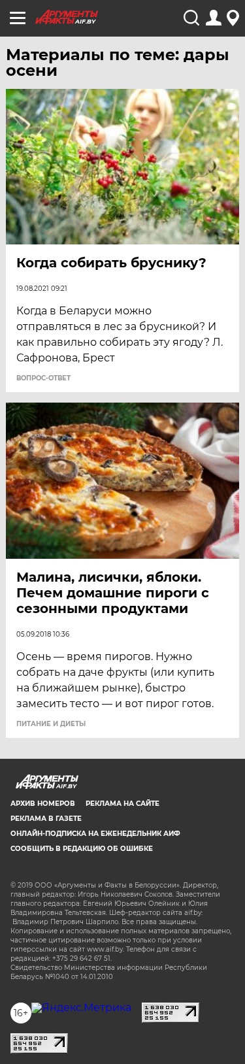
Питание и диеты (51, 724)
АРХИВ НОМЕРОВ (42, 803)
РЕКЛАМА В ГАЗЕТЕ (46, 818)
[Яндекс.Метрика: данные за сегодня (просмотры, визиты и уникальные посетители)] (81, 1008)
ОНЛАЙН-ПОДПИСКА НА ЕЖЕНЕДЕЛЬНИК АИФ (95, 833)
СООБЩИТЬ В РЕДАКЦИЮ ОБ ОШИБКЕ (81, 848)
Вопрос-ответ (43, 378)
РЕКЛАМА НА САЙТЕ (122, 803)
